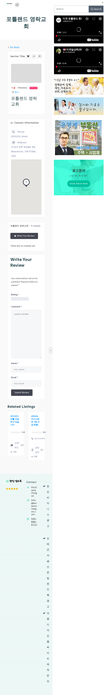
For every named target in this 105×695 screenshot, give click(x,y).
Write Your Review (25, 236)
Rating (15, 294)
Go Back (14, 47)
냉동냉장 (37, 449)
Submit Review (22, 392)
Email (14, 377)
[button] (26, 183)
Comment (16, 306)
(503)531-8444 (19, 136)
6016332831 (39, 438)
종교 (17, 92)
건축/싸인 (16, 445)
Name (14, 363)
